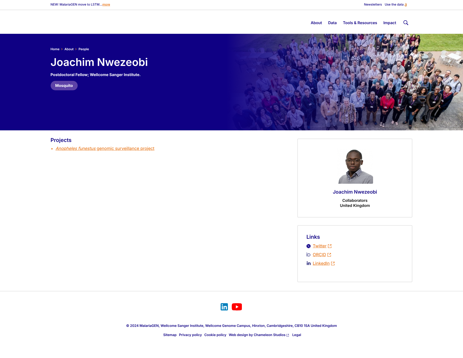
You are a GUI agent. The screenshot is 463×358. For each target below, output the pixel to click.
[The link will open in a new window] (224, 307)
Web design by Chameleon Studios (257, 335)
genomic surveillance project (104, 148)
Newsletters (373, 5)
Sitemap (170, 335)
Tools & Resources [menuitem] (360, 22)
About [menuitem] (316, 22)
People (84, 49)
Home (55, 49)
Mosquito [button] (64, 85)
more (106, 5)
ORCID (319, 254)
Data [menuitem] (332, 22)
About (69, 49)
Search (405, 22)
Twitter (320, 246)
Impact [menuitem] (389, 22)
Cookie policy (215, 335)
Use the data (394, 5)
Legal (296, 335)
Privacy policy (190, 335)
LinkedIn (321, 263)
